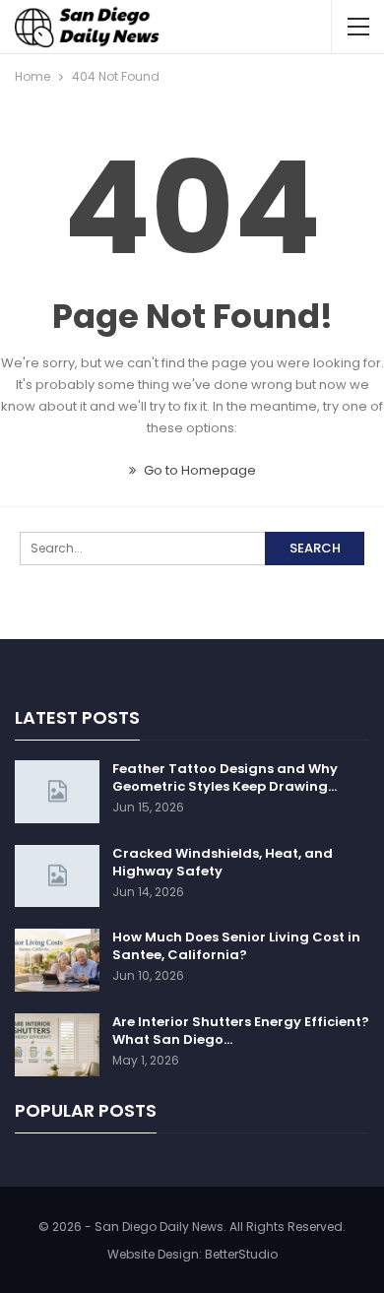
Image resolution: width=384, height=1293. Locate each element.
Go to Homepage (198, 470)
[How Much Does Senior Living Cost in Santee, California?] (57, 960)
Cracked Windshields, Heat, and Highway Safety (222, 862)
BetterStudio (241, 1254)
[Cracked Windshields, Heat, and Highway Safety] (57, 876)
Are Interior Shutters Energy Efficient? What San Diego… (240, 1030)
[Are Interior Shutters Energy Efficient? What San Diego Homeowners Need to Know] (57, 1044)
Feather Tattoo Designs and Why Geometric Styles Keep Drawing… (225, 777)
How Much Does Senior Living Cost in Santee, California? (236, 946)
